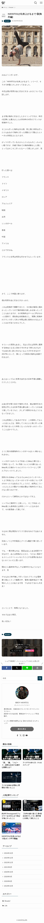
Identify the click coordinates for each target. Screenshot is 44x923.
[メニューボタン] (41, 3)
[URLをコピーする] (37, 668)
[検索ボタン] (35, 3)
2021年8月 (8, 867)
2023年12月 (8, 858)
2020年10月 (8, 872)
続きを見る (22, 729)
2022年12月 (8, 862)
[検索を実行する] (40, 678)
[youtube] (26, 735)
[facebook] (17, 735)
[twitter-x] (20, 735)
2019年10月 (8, 886)
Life (6, 906)
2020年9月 (8, 877)
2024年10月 (8, 853)
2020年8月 (8, 881)
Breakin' (7, 21)
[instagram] (23, 735)
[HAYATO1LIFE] (3, 3)
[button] (6, 668)
